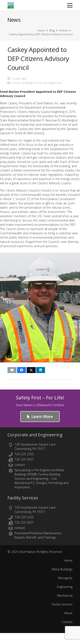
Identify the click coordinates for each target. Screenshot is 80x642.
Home (68, 560)
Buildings (27, 83)
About (68, 613)
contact (20, 465)
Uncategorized (52, 83)
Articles (16, 83)
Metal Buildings (62, 569)
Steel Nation (27, 552)
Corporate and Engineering (35, 435)
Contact (67, 622)
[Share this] (21, 370)
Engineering (40, 479)
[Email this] (11, 370)
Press (38, 83)
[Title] (10, 5)
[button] (70, 5)
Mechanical (65, 595)
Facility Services (22, 498)
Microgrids (65, 578)
